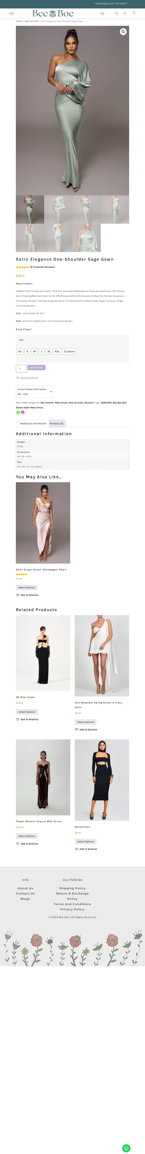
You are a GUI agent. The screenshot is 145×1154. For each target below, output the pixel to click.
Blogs (25, 899)
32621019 (106, 402)
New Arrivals (32, 21)
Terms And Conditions (72, 904)
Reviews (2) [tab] (56, 423)
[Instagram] (23, 412)
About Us (25, 888)
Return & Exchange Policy (72, 896)
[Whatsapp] (18, 412)
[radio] (20, 351)
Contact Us (25, 893)
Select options (26, 587)
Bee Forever (47, 402)
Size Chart (24, 329)
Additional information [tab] (33, 423)
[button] (123, 31)
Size (21, 340)
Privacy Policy (72, 909)
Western (89, 402)
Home (19, 21)
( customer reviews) (42, 267)
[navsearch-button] (116, 13)
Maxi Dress (61, 402)
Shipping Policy (72, 888)
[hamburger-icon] (11, 14)
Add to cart (36, 367)
